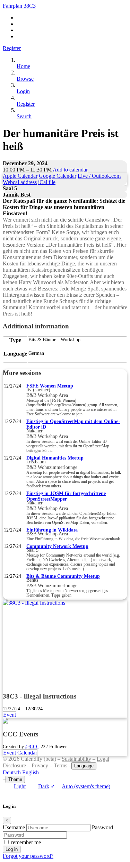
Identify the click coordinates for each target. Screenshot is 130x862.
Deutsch (12, 772)
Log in (12, 849)
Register (12, 48)
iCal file (46, 182)
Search (24, 116)
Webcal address (20, 182)
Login (23, 91)
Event (9, 715)
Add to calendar (70, 170)
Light (20, 786)
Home (23, 66)
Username (14, 827)
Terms (60, 765)
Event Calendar (20, 753)
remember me (26, 842)
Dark (43, 786)
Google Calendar (57, 176)
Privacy (40, 765)
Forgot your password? (28, 856)
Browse (25, 79)
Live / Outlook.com (99, 176)
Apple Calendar (20, 176)
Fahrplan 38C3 (19, 6)
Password (102, 827)
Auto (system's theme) (80, 786)
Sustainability (76, 759)
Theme (15, 779)
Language (84, 765)
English (30, 772)
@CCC (32, 746)
